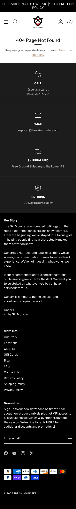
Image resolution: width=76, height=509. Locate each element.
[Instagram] (23, 453)
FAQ (7, 366)
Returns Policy (14, 378)
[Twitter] (32, 453)
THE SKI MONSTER (25, 493)
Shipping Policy (14, 384)
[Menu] (6, 22)
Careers (9, 349)
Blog (7, 360)
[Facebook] (6, 453)
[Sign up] (70, 439)
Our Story (10, 337)
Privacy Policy (13, 390)
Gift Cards (11, 354)
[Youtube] (14, 453)
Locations (11, 343)
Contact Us (11, 372)
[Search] (15, 22)
